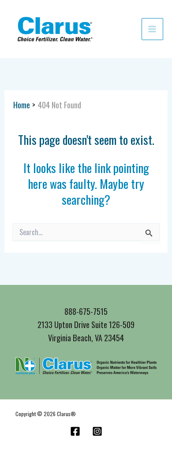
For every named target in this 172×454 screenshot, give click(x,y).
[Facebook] (75, 431)
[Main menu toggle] (152, 29)
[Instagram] (97, 431)
